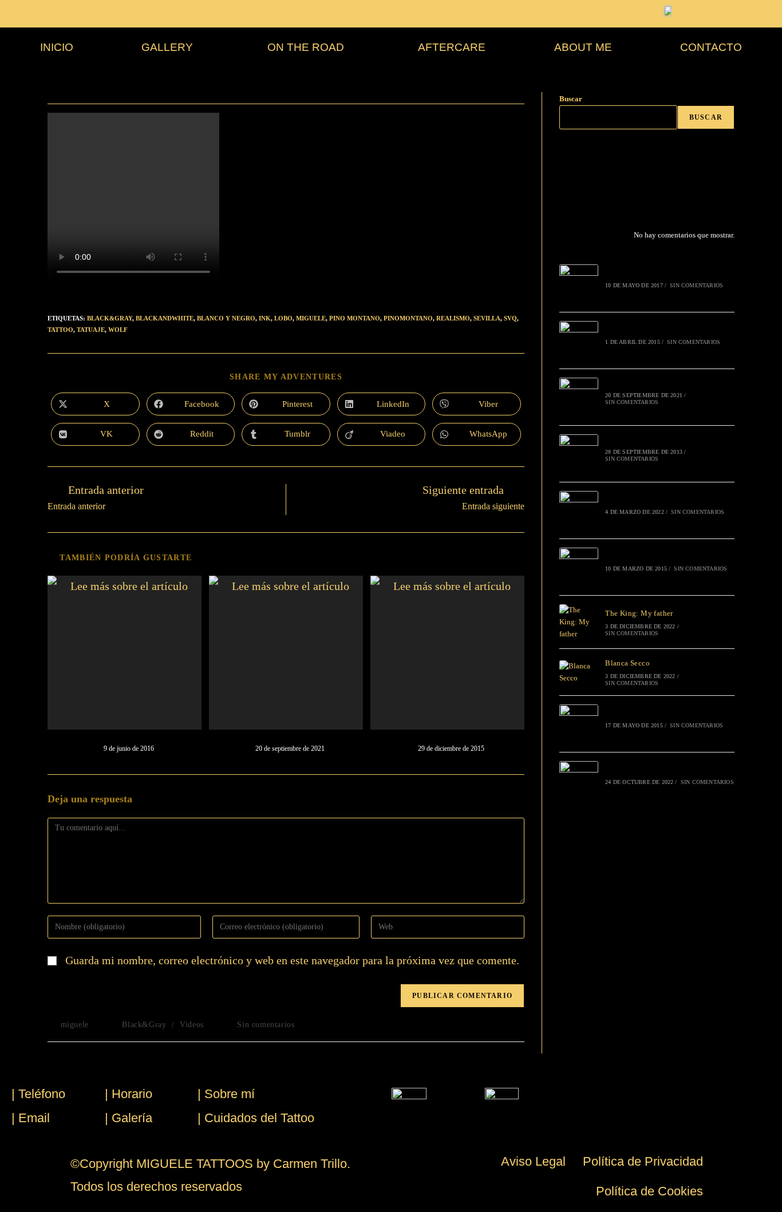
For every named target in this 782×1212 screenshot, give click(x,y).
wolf (118, 329)
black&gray (109, 318)
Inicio (56, 47)
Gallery (167, 47)
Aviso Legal (533, 1161)
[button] (171, 47)
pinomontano (408, 318)
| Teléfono (38, 1094)
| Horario (128, 1094)
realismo (453, 318)
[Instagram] (579, 160)
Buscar (570, 98)
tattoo (60, 329)
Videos (192, 1024)
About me (583, 47)
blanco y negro (226, 318)
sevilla (486, 318)
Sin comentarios (265, 1024)
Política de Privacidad (643, 1161)
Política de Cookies (649, 1191)
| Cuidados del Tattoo (256, 1118)
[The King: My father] (578, 622)
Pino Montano (354, 318)
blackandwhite (164, 318)
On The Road (305, 47)
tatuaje (91, 329)
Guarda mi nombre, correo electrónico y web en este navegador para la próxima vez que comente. (292, 960)
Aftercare (451, 47)
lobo (283, 318)
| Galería (128, 1118)
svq (510, 318)
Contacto (711, 47)
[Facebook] (566, 160)
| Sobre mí (226, 1094)
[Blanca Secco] (578, 672)
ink (265, 318)
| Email (30, 1118)
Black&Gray (144, 1024)
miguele (311, 318)
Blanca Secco (627, 663)
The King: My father (639, 613)
